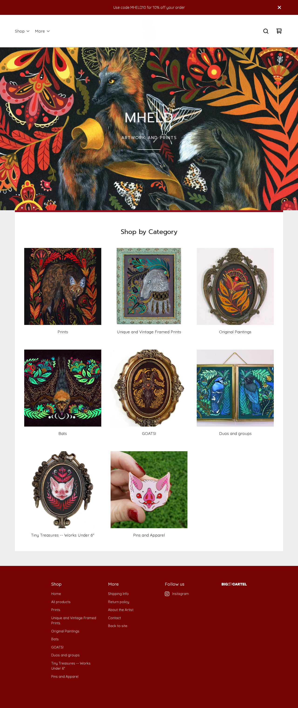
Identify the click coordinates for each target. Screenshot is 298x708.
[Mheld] (149, 31)
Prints (55, 610)
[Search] (266, 31)
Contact (114, 618)
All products (61, 602)
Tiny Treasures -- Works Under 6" (71, 666)
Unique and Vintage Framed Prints (73, 620)
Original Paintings (65, 631)
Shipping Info (118, 593)
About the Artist (120, 610)
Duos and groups (65, 655)
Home (56, 593)
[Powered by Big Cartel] (234, 584)
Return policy (118, 602)
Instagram (180, 593)
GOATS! (57, 647)
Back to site (117, 626)
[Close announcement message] (279, 7)
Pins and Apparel (64, 676)
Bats (55, 639)
